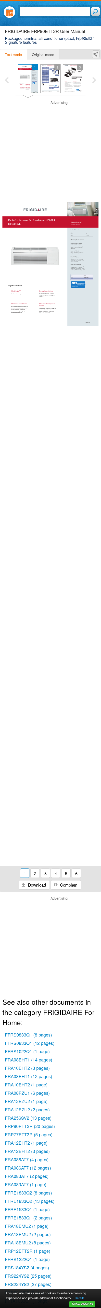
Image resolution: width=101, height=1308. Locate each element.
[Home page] (9, 12)
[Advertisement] (50, 150)
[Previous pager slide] (6, 80)
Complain (68, 885)
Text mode (13, 54)
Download (36, 885)
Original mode (43, 54)
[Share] (96, 54)
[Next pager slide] (94, 80)
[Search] (95, 11)
